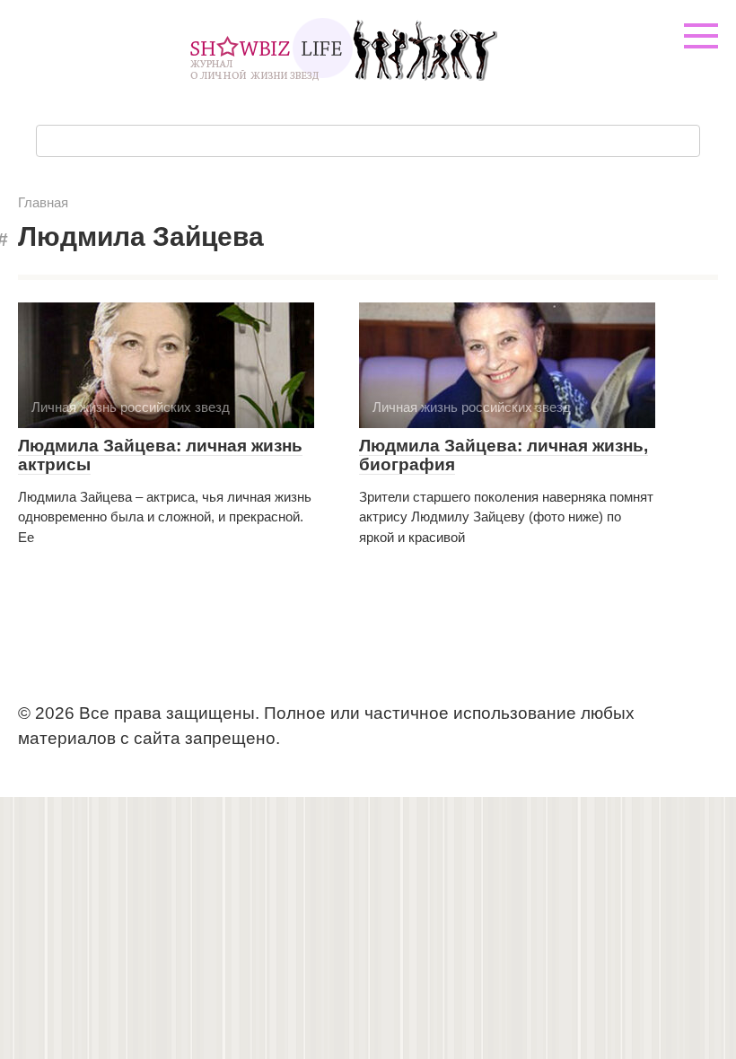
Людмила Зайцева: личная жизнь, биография (503, 455)
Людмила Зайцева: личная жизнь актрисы (160, 455)
